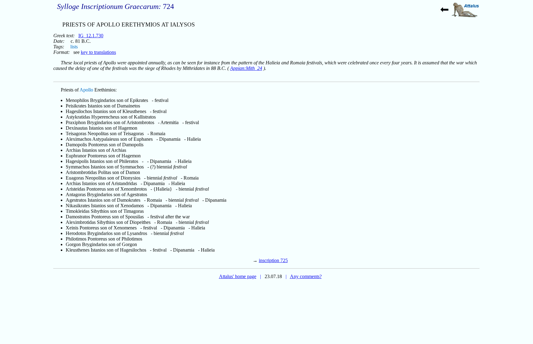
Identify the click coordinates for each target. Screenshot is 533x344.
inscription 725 (273, 260)
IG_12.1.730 (90, 35)
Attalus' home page (237, 276)
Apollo (86, 89)
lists (74, 46)
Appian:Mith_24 (246, 68)
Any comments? (306, 276)
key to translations (98, 52)
